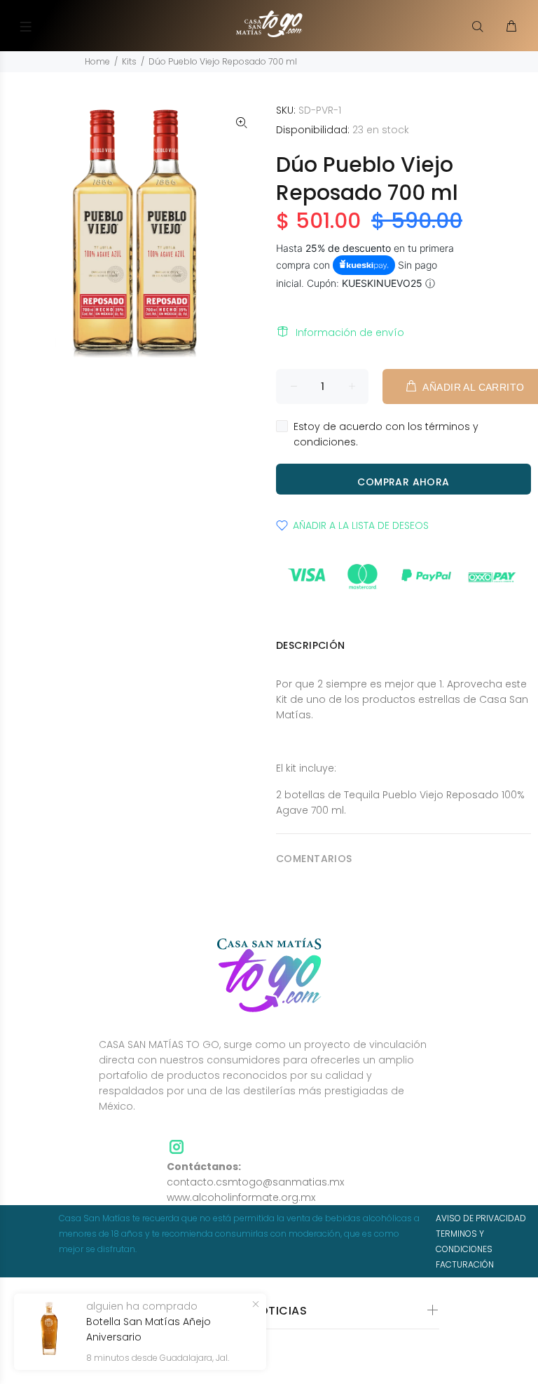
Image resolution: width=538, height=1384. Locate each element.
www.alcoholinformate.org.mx (241, 1197)
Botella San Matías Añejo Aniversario (148, 1329)
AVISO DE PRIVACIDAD (481, 1218)
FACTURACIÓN (465, 1264)
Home (97, 61)
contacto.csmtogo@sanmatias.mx (255, 1182)
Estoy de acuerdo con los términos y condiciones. (386, 434)
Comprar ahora (403, 482)
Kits (129, 61)
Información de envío (350, 332)
